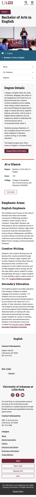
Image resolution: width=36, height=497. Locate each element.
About (5, 67)
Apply (18, 461)
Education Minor (18, 324)
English (9, 53)
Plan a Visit (18, 466)
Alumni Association (9, 440)
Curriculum (11, 192)
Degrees (6, 78)
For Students (8, 72)
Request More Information (16, 151)
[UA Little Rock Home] (3, 53)
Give (18, 476)
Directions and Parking (10, 447)
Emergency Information (10, 451)
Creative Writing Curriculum (20, 279)
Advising (11, 373)
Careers (4, 444)
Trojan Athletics (7, 455)
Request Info (18, 471)
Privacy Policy (18, 491)
